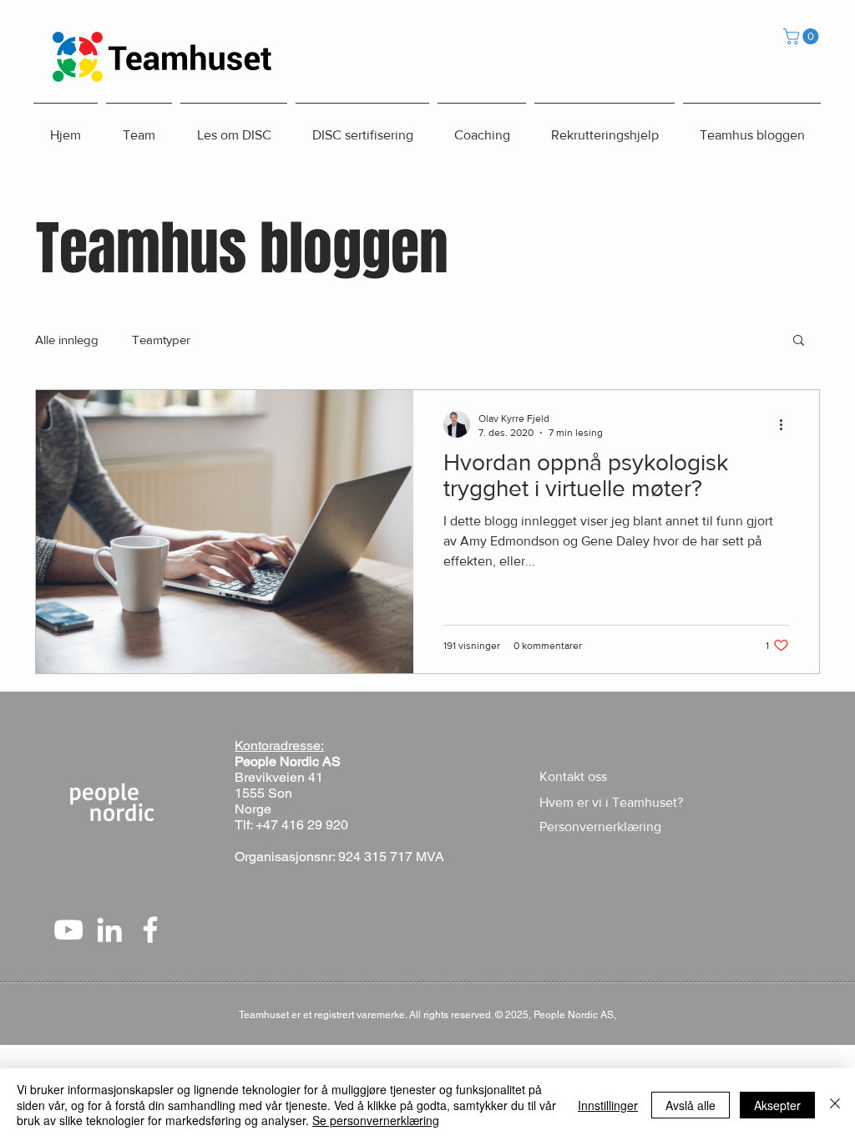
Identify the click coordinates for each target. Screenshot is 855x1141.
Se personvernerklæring (375, 1120)
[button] (802, 36)
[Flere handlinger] (787, 424)
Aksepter (777, 1105)
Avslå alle (690, 1105)
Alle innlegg (67, 339)
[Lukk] (835, 1105)
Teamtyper (161, 339)
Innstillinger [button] (608, 1105)
